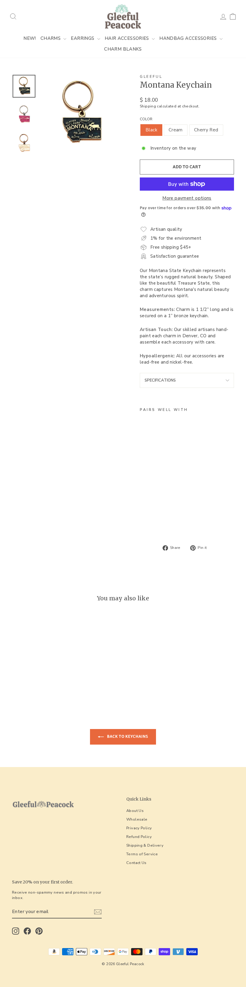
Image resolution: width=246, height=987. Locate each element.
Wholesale (136, 819)
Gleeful (151, 76)
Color (146, 119)
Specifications (160, 380)
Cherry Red (206, 130)
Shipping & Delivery (145, 845)
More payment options (187, 198)
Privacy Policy (139, 828)
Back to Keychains (127, 736)
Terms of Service (142, 854)
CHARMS (51, 38)
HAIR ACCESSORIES (127, 38)
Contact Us (136, 862)
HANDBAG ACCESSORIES (188, 38)
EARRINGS (83, 38)
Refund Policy (139, 836)
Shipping (148, 106)
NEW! (29, 38)
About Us (135, 810)
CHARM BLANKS (123, 49)
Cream (176, 130)
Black (151, 130)
